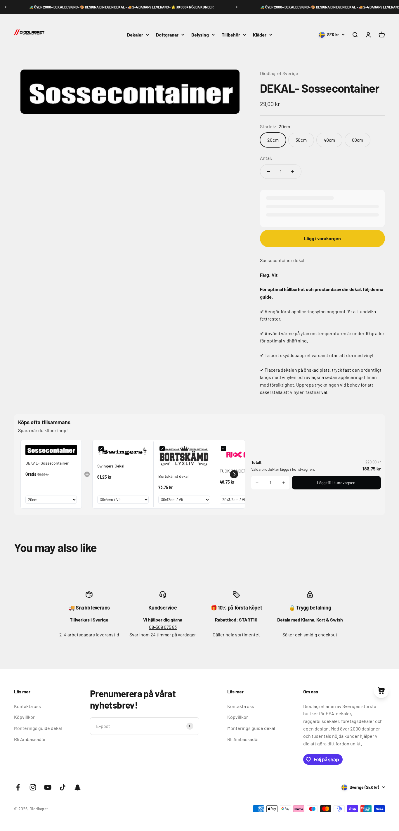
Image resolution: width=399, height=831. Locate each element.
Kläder (259, 34)
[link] (51, 450)
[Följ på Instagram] (33, 787)
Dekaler (135, 34)
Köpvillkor (24, 717)
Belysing (200, 34)
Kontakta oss (27, 706)
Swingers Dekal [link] (110, 465)
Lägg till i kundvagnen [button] (336, 482)
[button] (234, 474)
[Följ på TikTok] (63, 787)
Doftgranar (167, 34)
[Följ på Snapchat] (77, 787)
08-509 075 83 (163, 627)
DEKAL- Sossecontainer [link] (47, 462)
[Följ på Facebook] (18, 787)
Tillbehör (231, 34)
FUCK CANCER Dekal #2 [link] (241, 470)
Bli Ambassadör (30, 739)
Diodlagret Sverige (279, 73)
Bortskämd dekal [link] (173, 476)
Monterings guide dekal (38, 728)
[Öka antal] (292, 172)
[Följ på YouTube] (48, 787)
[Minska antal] (268, 172)
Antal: (266, 158)
